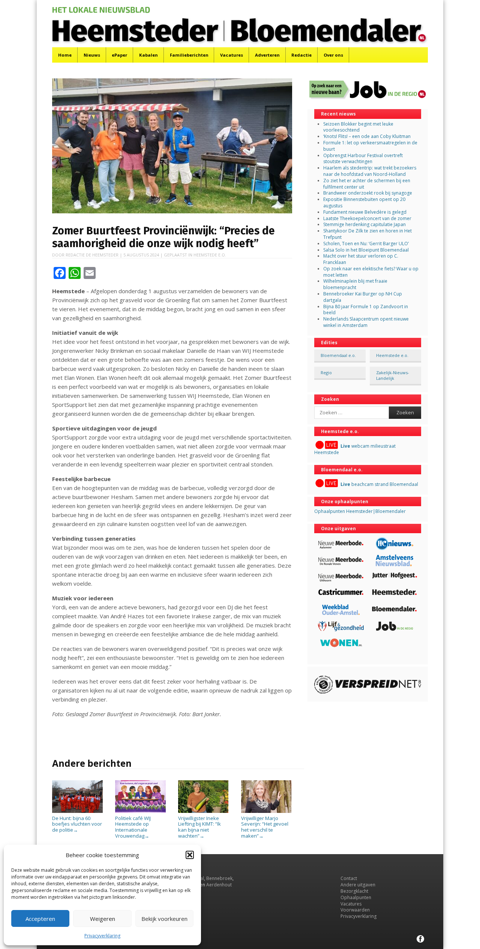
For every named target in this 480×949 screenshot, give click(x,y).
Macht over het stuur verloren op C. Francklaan (360, 259)
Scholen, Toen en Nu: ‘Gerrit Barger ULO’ (366, 243)
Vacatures (231, 55)
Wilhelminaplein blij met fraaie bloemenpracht (355, 284)
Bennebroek (219, 878)
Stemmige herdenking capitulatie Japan (364, 224)
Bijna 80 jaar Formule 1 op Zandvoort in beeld (365, 309)
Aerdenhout (219, 885)
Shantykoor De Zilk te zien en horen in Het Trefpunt (367, 234)
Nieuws (92, 55)
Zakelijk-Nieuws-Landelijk (392, 375)
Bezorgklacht (354, 891)
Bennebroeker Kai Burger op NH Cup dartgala (362, 297)
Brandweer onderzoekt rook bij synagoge (367, 193)
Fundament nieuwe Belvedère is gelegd (364, 212)
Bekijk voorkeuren (164, 918)
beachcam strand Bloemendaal (379, 484)
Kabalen (148, 55)
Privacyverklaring (102, 936)
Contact (348, 878)
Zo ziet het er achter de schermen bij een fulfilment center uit (366, 183)
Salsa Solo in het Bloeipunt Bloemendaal (366, 250)
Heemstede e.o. (210, 255)
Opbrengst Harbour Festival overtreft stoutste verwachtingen (363, 158)
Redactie (301, 55)
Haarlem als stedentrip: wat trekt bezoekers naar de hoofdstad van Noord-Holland (369, 171)
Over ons (333, 55)
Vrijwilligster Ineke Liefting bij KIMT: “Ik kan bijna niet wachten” (199, 827)
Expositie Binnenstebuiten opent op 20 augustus (364, 202)
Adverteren (267, 55)
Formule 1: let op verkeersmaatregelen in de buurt (370, 145)
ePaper (119, 55)
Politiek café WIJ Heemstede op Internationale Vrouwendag (133, 827)
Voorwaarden (355, 910)
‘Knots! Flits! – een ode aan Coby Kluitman (367, 136)
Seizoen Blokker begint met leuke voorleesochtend (358, 127)
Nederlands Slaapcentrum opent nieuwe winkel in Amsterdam (366, 322)
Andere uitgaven (357, 885)
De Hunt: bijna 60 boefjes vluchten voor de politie (77, 824)
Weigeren (102, 918)
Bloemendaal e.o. (338, 355)
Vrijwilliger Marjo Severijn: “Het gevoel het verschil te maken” (264, 827)
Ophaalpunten (355, 897)
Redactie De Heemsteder (92, 255)
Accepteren (40, 918)
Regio (326, 372)
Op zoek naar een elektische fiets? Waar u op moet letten (370, 271)
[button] (190, 855)
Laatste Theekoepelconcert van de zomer (367, 218)
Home (65, 55)
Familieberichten (189, 55)
